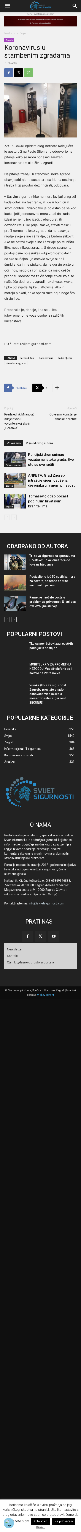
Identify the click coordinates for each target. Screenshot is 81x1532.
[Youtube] (53, 936)
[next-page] (14, 517)
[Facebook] (8, 72)
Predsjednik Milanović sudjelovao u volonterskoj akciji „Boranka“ (19, 421)
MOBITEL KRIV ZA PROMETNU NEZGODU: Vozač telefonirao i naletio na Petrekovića (50, 669)
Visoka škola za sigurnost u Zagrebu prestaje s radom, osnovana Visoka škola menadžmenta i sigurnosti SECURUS (48, 693)
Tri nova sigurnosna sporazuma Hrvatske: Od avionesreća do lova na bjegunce (52, 560)
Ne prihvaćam (63, 1521)
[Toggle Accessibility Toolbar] (8, 1523)
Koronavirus (46, 358)
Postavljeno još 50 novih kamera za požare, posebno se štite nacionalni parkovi (52, 581)
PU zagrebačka (13, 464)
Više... (40, 1527)
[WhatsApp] (28, 72)
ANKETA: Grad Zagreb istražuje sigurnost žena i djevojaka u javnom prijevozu (51, 480)
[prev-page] (7, 517)
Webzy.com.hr (45, 994)
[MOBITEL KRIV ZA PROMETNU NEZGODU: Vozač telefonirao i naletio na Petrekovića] (15, 670)
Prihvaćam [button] (40, 1521)
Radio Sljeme (65, 358)
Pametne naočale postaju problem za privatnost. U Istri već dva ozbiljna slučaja (52, 602)
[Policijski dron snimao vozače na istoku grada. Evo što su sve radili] (15, 459)
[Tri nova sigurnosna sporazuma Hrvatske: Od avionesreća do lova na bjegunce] (15, 562)
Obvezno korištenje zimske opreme (63, 416)
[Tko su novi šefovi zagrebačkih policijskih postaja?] (15, 649)
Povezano (14, 443)
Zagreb (24, 33)
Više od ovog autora (39, 443)
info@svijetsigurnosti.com (46, 903)
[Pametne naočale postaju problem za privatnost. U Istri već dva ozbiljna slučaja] (15, 603)
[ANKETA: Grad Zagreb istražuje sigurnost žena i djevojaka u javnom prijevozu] (15, 480)
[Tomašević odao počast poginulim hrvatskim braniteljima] (15, 501)
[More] (57, 388)
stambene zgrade (16, 363)
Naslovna (10, 33)
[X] (18, 72)
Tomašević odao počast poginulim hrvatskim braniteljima (48, 501)
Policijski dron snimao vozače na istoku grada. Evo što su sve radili (51, 459)
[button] (7, 6)
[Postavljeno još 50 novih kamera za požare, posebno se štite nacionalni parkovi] (15, 582)
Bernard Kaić (27, 358)
